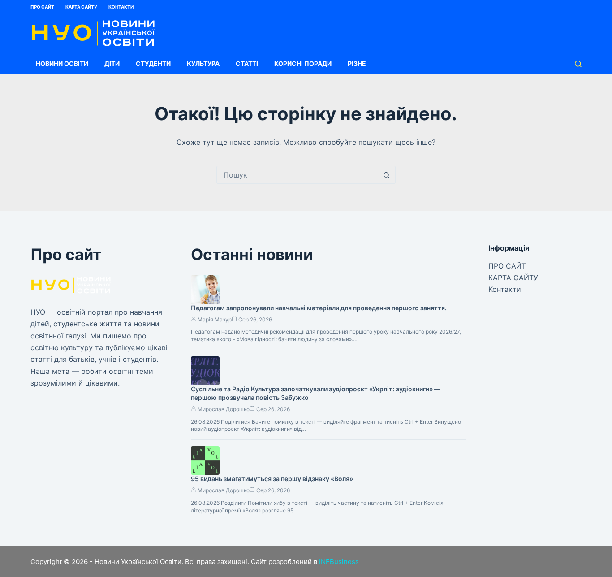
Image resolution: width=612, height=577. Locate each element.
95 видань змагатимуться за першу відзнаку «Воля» (272, 478)
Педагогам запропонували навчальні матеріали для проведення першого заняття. (319, 308)
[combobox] (297, 175)
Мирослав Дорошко (224, 409)
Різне (357, 63)
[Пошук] (578, 64)
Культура (203, 63)
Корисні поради (303, 63)
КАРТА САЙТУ (81, 6)
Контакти (121, 6)
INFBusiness (339, 561)
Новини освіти (62, 63)
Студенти (153, 63)
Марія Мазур (215, 319)
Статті (247, 63)
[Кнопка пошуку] (386, 174)
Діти (112, 63)
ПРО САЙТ (42, 6)
